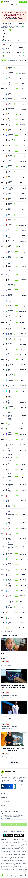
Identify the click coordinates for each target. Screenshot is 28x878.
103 (19, 627)
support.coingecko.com (10, 18)
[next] (23, 627)
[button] (14, 762)
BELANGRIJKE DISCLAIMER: (8, 839)
